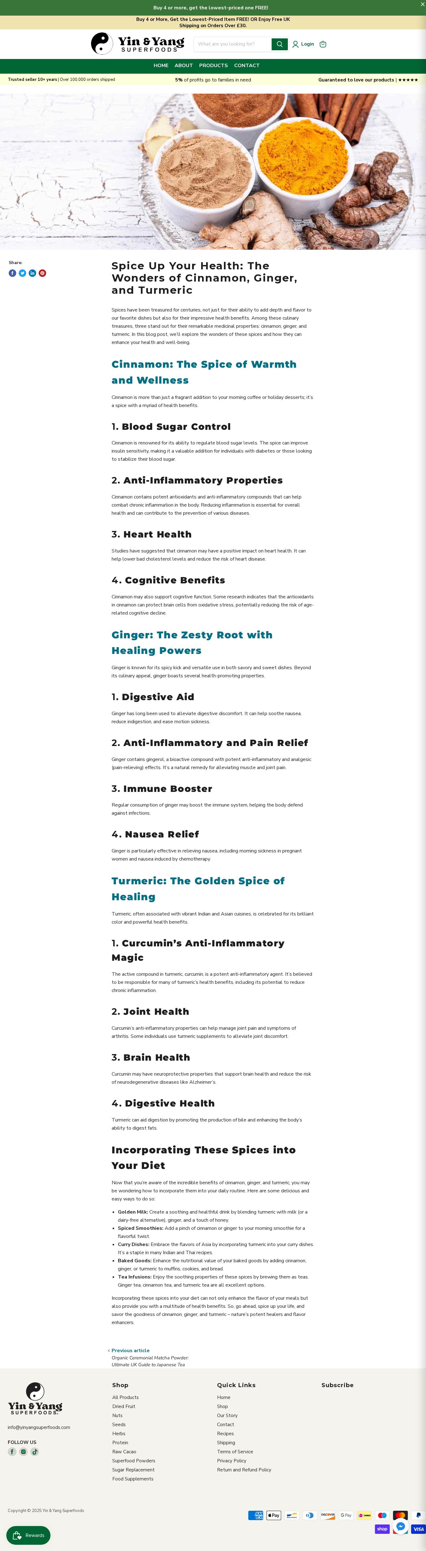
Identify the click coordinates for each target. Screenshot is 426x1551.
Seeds (119, 1424)
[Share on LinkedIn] (32, 273)
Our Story (227, 1415)
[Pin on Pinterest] (42, 273)
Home (223, 1397)
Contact (225, 1424)
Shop (222, 1406)
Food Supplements (132, 1479)
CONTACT (247, 65)
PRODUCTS (213, 65)
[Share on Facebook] (12, 273)
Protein (120, 1443)
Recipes (225, 1434)
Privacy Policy (231, 1461)
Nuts (117, 1415)
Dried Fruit (123, 1406)
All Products (125, 1397)
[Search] (279, 44)
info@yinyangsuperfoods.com (39, 1427)
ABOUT (184, 65)
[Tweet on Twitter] (22, 273)
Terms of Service (235, 1452)
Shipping (226, 1443)
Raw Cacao (124, 1452)
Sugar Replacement (133, 1470)
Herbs (118, 1434)
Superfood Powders (133, 1461)
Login (307, 44)
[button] (401, 1526)
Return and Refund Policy (244, 1470)
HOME (161, 65)
